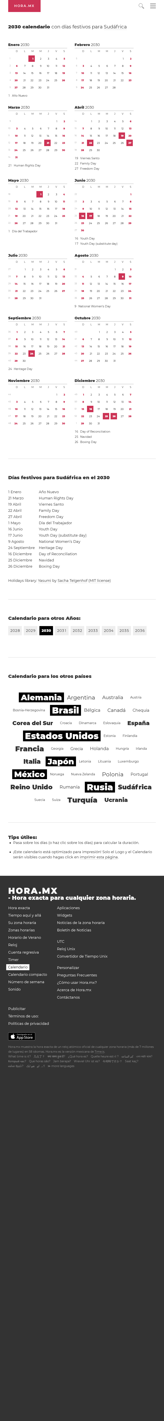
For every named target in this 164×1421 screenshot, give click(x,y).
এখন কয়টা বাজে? (144, 1056)
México (29, 774)
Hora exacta (19, 908)
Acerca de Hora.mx (74, 990)
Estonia (110, 736)
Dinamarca (87, 723)
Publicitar (17, 1009)
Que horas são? (39, 1061)
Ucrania (116, 800)
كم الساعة (127, 1056)
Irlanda (141, 749)
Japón (61, 761)
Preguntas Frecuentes (77, 975)
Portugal (139, 774)
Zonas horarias (21, 930)
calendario (67, 27)
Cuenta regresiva (23, 952)
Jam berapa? (62, 1061)
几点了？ (39, 1056)
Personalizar (68, 968)
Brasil (65, 710)
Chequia (141, 710)
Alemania (41, 697)
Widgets (64, 915)
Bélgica (92, 710)
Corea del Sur (32, 723)
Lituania (104, 761)
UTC (60, 941)
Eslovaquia (111, 723)
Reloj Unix (66, 949)
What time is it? (19, 1056)
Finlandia (130, 736)
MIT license (100, 580)
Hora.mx (24, 6)
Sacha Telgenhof (72, 580)
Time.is (99, 1051)
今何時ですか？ (112, 1061)
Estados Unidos (62, 736)
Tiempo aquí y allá (24, 915)
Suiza (56, 800)
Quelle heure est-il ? (105, 1056)
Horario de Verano (24, 937)
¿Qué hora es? (78, 1056)
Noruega (57, 774)
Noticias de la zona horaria (81, 923)
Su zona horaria (22, 923)
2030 (25, 45)
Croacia (66, 723)
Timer (13, 960)
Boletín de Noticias (74, 930)
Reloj (12, 945)
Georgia (57, 749)
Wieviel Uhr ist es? (87, 1061)
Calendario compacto (27, 974)
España (138, 723)
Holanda (99, 748)
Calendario (18, 967)
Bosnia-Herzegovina (29, 710)
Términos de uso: (23, 1016)
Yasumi (44, 580)
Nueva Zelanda (83, 774)
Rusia (100, 787)
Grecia (76, 748)
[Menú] (153, 6)
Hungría (122, 749)
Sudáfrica (115, 27)
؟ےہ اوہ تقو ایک (35, 1066)
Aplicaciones (68, 908)
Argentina (81, 697)
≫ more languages (61, 1066)
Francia (29, 748)
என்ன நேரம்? (15, 1066)
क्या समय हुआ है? (56, 1056)
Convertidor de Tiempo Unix (82, 956)
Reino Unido (31, 787)
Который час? (17, 1061)
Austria (135, 697)
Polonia (113, 774)
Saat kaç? (131, 1061)
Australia (112, 697)
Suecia (39, 800)
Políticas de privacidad (28, 1023)
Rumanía (70, 787)
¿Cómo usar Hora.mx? (77, 982)
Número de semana (26, 982)
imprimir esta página (99, 857)
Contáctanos (68, 997)
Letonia (85, 761)
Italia (32, 761)
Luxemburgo (128, 761)
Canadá (116, 710)
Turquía (82, 800)
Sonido (14, 989)
